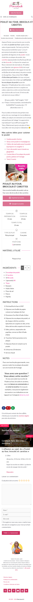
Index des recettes (16, 13)
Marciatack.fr (20, 599)
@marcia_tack (24, 395)
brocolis (9, 62)
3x (28, 268)
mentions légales (24, 416)
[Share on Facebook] (4, 408)
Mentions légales (8, 577)
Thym (8, 283)
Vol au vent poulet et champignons (18, 142)
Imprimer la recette (17, 198)
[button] (32, 17)
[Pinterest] (9, 590)
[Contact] (18, 590)
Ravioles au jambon (10, 430)
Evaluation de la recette (10, 481)
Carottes (10, 275)
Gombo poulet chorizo (14, 139)
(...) (24, 568)
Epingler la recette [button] (18, 204)
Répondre (10, 472)
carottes (5, 60)
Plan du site (6, 582)
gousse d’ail (18, 67)
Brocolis (10, 278)
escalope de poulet (13, 272)
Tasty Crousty (11, 159)
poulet (23, 55)
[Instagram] (5, 590)
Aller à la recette (17, 30)
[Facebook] (13, 590)
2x (25, 268)
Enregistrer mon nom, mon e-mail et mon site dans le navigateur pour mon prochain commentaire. (16, 524)
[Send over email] (13, 408)
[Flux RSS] (26, 590)
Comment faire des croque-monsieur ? (14, 442)
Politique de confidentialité (10, 579)
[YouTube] (22, 590)
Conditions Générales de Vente (11, 584)
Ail (14, 280)
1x (22, 268)
